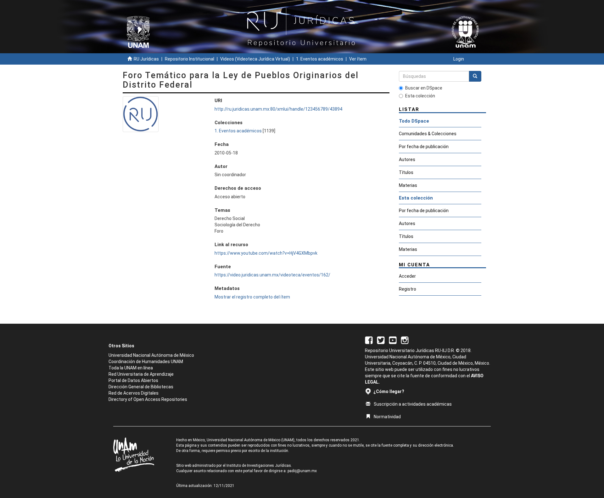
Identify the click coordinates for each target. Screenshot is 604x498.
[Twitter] (381, 339)
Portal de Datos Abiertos (133, 380)
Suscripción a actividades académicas (413, 404)
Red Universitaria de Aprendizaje (141, 374)
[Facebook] (369, 339)
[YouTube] (393, 339)
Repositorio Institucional (189, 58)
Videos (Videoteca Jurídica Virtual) (255, 58)
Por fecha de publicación (424, 146)
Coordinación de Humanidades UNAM (146, 361)
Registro (407, 289)
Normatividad (387, 416)
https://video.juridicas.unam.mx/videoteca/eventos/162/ (272, 274)
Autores (407, 159)
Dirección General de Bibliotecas (141, 386)
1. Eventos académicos (319, 58)
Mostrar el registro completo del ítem (252, 296)
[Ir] (475, 76)
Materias (408, 185)
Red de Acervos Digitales (134, 393)
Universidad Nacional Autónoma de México (151, 355)
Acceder (407, 276)
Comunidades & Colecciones (427, 133)
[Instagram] (405, 339)
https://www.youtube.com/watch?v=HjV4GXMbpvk (266, 253)
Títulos (406, 172)
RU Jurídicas (146, 58)
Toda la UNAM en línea (131, 367)
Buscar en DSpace (423, 87)
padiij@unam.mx (302, 471)
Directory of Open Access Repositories (148, 399)
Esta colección (420, 95)
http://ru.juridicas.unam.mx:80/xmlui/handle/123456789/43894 (278, 109)
